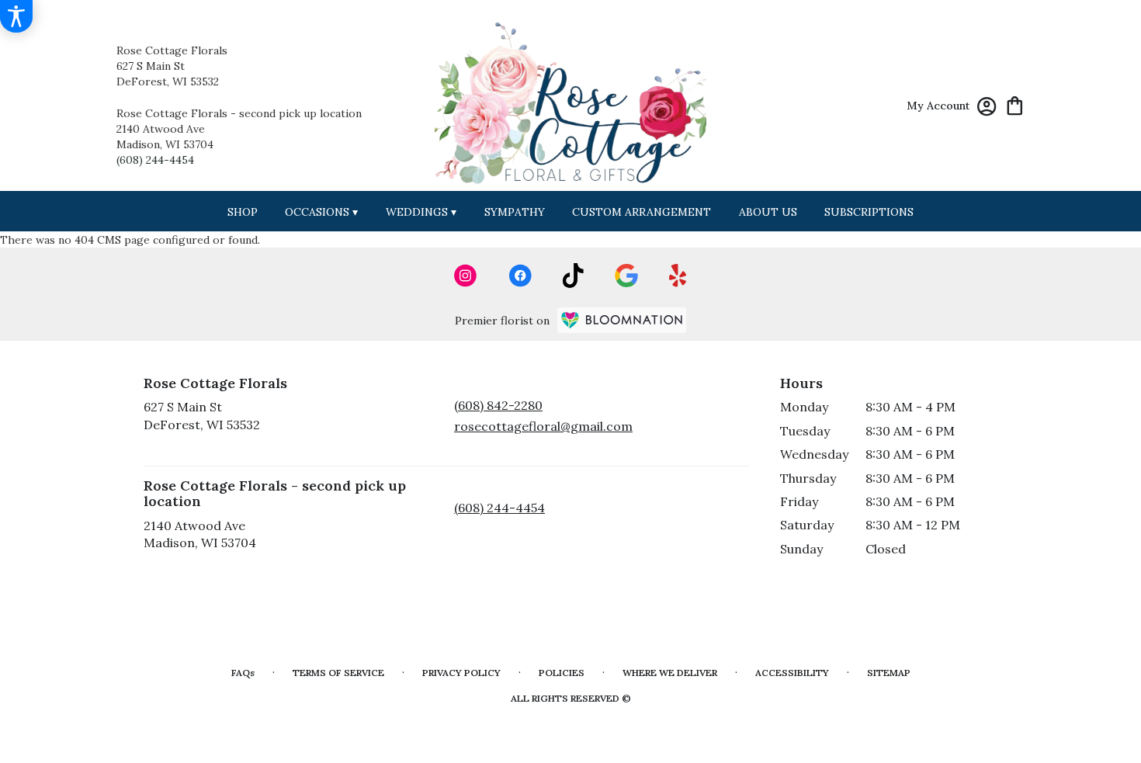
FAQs (243, 672)
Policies (561, 672)
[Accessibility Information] (16, 16)
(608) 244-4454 (155, 160)
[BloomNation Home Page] (621, 320)
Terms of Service (338, 672)
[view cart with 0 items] (1015, 104)
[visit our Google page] (626, 275)
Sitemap (888, 672)
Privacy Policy (461, 672)
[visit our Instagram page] (466, 275)
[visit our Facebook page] (520, 275)
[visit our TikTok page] (573, 275)
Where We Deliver (670, 672)
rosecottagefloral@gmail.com (543, 426)
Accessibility (792, 672)
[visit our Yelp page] (678, 275)
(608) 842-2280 (498, 405)
